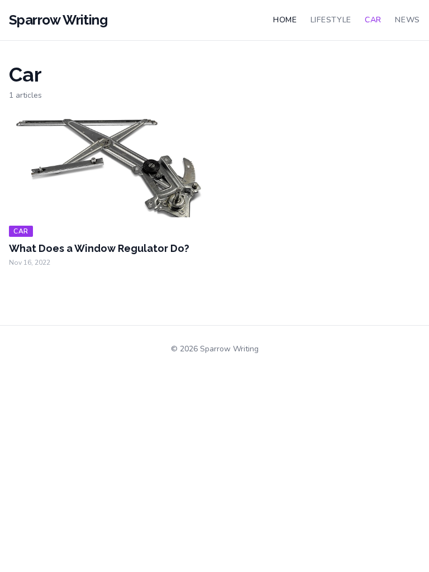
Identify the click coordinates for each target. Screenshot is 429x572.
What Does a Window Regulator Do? (99, 248)
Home (285, 20)
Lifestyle (331, 20)
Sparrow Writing (58, 20)
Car (373, 20)
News (407, 20)
